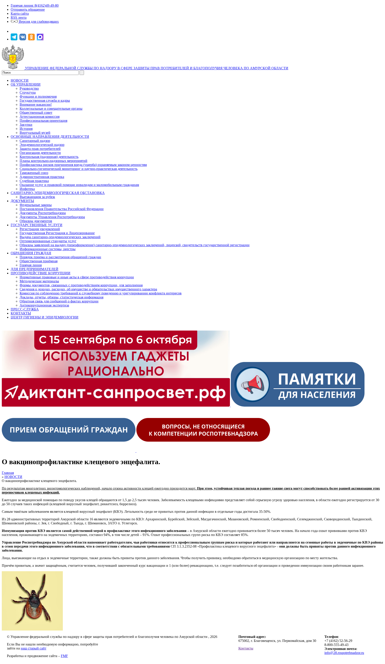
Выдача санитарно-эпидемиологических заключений (60, 237)
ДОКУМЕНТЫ (22, 201)
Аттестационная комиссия (39, 116)
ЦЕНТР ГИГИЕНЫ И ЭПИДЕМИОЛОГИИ (44, 317)
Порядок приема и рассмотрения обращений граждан (60, 257)
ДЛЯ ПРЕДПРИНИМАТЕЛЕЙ (34, 269)
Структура (28, 92)
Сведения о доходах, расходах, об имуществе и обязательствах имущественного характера (88, 289)
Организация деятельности (40, 153)
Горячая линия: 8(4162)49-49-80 (35, 5)
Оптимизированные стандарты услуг (48, 241)
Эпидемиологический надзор (42, 145)
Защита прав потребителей (40, 149)
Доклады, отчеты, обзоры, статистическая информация (61, 297)
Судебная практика (34, 181)
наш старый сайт (33, 648)
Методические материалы (39, 281)
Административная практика (42, 177)
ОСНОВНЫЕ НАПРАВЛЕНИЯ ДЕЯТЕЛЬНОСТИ (50, 137)
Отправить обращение (28, 9)
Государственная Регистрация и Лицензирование (57, 233)
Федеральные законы (36, 205)
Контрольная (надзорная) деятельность (49, 157)
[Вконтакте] (23, 39)
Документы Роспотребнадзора (43, 213)
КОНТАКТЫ (21, 313)
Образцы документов (36, 221)
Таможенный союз (34, 173)
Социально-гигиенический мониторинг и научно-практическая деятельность (78, 169)
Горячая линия (31, 265)
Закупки (26, 124)
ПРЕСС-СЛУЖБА (25, 309)
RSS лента (19, 17)
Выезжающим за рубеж (37, 197)
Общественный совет (36, 112)
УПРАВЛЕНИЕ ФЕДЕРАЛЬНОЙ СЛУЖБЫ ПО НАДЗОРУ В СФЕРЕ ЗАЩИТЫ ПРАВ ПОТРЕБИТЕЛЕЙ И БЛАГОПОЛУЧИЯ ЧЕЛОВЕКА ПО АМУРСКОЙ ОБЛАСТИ (156, 68)
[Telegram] (14, 39)
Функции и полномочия (38, 96)
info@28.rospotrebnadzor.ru (344, 653)
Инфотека (27, 189)
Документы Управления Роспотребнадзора (52, 217)
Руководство (29, 88)
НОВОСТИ (20, 80)
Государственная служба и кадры (45, 100)
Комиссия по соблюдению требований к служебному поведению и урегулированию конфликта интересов (101, 293)
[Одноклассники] (32, 39)
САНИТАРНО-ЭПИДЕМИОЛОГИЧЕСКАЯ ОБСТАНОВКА (58, 193)
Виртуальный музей (35, 132)
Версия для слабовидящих (38, 21)
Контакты (245, 648)
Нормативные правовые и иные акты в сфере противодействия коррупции (77, 277)
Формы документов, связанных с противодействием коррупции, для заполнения (81, 285)
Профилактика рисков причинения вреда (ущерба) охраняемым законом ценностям (83, 165)
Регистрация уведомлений (40, 229)
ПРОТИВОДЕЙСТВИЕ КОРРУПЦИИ (40, 273)
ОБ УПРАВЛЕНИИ (26, 84)
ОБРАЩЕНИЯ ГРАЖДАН (31, 253)
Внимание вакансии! (36, 104)
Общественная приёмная (38, 261)
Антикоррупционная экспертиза (44, 305)
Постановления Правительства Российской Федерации (62, 209)
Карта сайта (20, 13)
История (26, 128)
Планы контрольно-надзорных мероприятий (53, 161)
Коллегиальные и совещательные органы (51, 108)
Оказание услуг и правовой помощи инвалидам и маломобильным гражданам (79, 185)
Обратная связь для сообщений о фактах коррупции (59, 301)
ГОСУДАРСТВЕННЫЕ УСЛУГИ (36, 225)
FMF (64, 656)
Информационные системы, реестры (48, 249)
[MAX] (41, 39)
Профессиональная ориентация (43, 120)
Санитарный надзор (35, 141)
